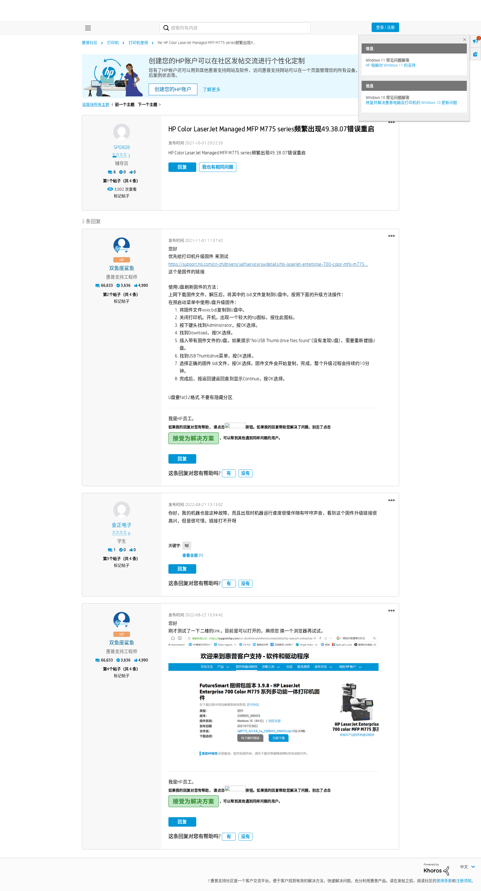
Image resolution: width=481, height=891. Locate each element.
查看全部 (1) (192, 555)
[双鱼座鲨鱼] (121, 245)
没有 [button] (245, 473)
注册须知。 (465, 880)
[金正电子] (121, 510)
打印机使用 (138, 42)
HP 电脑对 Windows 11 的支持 (391, 65)
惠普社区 (89, 42)
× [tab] (464, 39)
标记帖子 (121, 195)
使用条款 (444, 880)
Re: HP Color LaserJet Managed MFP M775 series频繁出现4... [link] (207, 42)
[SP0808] (121, 132)
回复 (182, 167)
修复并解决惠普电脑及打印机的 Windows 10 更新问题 (411, 102)
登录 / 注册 (385, 27)
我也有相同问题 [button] (217, 167)
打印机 (113, 42)
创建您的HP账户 (173, 89)
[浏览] (86, 28)
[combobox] (235, 27)
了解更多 (211, 89)
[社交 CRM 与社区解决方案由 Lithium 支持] (436, 868)
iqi (187, 545)
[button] (391, 122)
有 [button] (229, 473)
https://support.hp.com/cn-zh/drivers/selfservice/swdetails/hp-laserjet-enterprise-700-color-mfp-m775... (268, 264)
